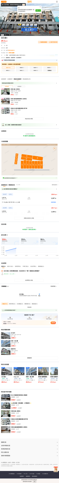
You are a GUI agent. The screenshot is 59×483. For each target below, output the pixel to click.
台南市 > (10, 462)
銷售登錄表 (54, 184)
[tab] (7, 86)
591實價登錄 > (4, 462)
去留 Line (38, 10)
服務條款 (28, 476)
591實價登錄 (12, 473)
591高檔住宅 (45, 473)
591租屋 (38, 473)
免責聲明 (22, 476)
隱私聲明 (30, 481)
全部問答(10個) (29, 280)
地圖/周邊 (53, 286)
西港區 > (14, 462)
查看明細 (53, 202)
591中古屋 (31, 473)
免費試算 (53, 322)
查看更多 (29, 358)
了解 (24, 4)
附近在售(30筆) (29, 118)
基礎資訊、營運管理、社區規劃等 (13, 57)
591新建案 (19, 473)
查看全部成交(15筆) (29, 218)
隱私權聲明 (34, 476)
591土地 (25, 473)
